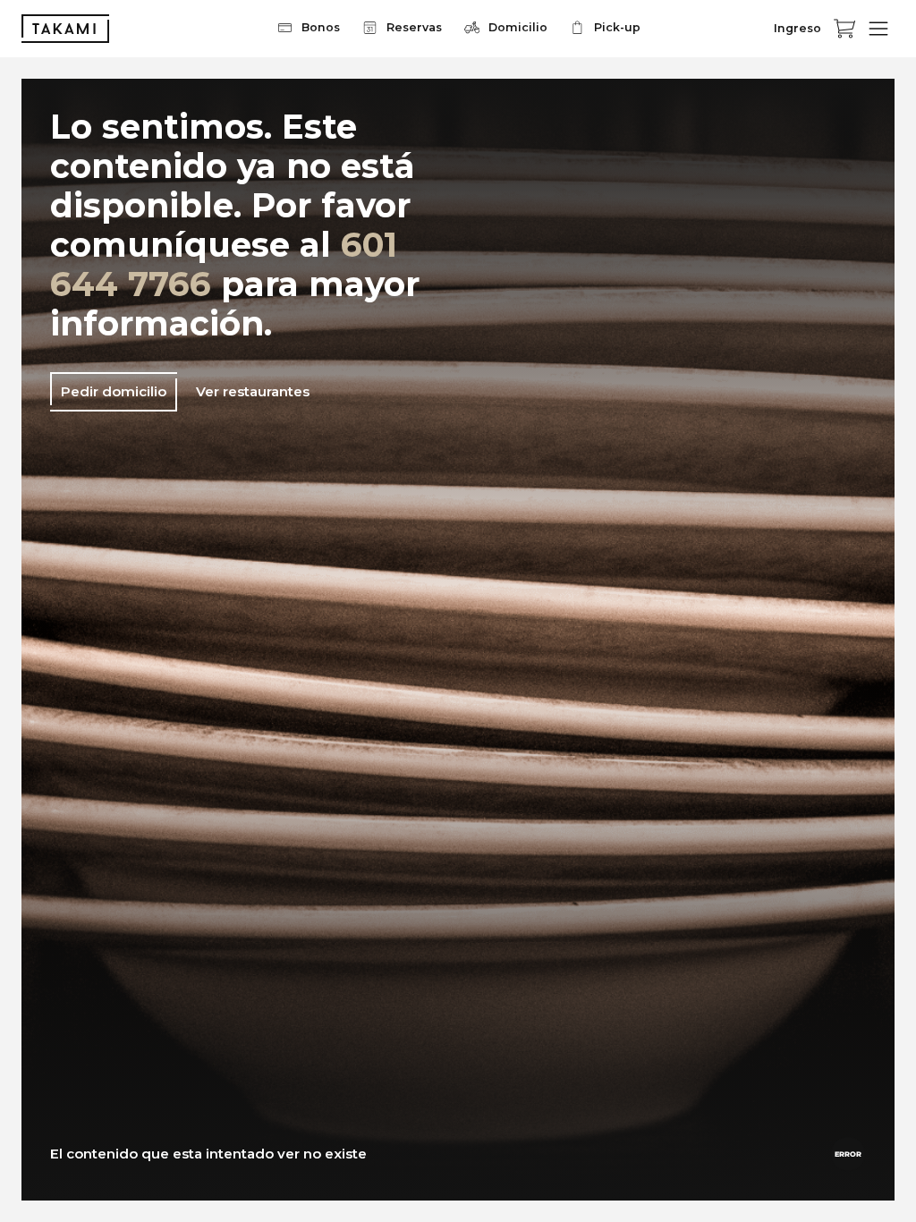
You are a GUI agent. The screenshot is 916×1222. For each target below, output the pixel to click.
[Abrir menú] (878, 29)
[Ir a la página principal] (65, 28)
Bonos (320, 27)
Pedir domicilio (113, 391)
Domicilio (517, 27)
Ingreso (797, 28)
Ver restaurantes (253, 391)
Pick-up (617, 27)
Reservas (414, 27)
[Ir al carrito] (844, 29)
